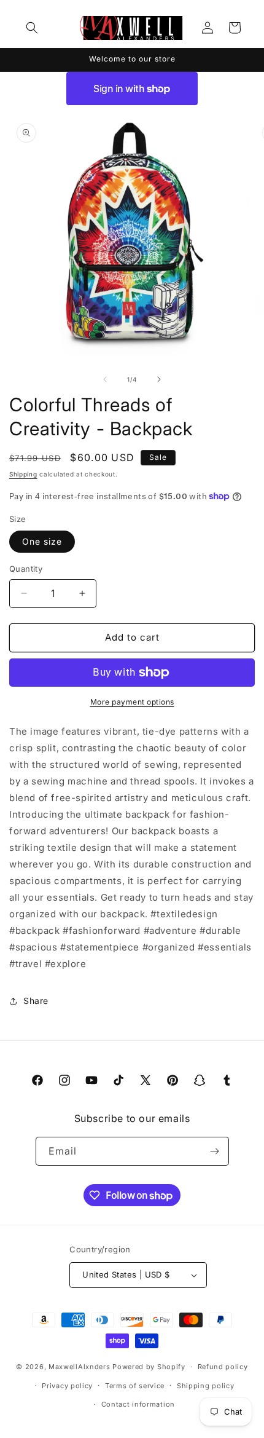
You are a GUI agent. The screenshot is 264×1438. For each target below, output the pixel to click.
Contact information (138, 1404)
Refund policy (223, 1366)
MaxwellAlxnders (80, 1366)
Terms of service (135, 1385)
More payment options (132, 701)
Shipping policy (206, 1385)
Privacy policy (67, 1385)
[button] (31, 27)
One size (42, 541)
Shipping (23, 474)
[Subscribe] (214, 1151)
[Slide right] (159, 379)
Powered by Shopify (148, 1366)
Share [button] (36, 1000)
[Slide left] (104, 379)
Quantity (25, 569)
